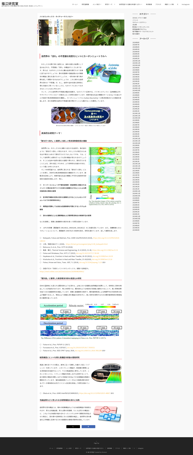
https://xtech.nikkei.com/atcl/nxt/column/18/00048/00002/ (62, 271)
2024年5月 (135, 102)
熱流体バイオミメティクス (140, 27)
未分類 (134, 25)
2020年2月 (135, 212)
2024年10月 (136, 90)
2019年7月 (135, 223)
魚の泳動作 (136, 34)
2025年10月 (136, 65)
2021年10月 (136, 168)
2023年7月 (135, 125)
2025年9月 (135, 68)
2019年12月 (136, 216)
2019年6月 (135, 225)
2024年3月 (135, 107)
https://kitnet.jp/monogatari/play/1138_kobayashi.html (87, 244)
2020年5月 (135, 205)
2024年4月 (135, 104)
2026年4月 (135, 52)
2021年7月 (135, 175)
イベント (135, 20)
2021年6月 (135, 177)
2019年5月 (135, 228)
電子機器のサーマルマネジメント (143, 31)
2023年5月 (135, 129)
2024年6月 (135, 100)
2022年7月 (135, 150)
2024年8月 (135, 95)
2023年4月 (135, 132)
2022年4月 (135, 157)
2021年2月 (135, 187)
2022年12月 (136, 138)
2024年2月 (135, 109)
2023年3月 (135, 134)
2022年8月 (135, 148)
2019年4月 (135, 230)
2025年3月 (135, 81)
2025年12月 (136, 61)
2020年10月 (136, 196)
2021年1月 (135, 189)
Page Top (96, 443)
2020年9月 (135, 198)
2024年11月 (136, 88)
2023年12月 (136, 113)
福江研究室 (10, 3)
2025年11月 (136, 63)
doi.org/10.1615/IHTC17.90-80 (87, 253)
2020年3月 (135, 209)
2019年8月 (135, 221)
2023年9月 (135, 120)
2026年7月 (135, 45)
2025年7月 (135, 72)
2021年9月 (135, 171)
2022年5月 (135, 154)
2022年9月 (135, 145)
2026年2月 (135, 56)
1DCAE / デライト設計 (139, 18)
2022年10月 (136, 143)
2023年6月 (135, 127)
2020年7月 (135, 203)
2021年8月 (135, 173)
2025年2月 (135, 84)
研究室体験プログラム (139, 29)
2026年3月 (135, 54)
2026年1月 (135, 58)
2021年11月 (136, 166)
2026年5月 (135, 49)
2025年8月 (135, 70)
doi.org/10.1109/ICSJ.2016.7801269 (88, 350)
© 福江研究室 (90, 452)
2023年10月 (136, 118)
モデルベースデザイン (139, 22)
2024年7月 (135, 97)
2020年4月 (135, 207)
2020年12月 (136, 191)
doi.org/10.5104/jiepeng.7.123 (90, 262)
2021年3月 (135, 184)
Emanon (104, 452)
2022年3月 (135, 159)
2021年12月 (136, 164)
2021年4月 (135, 182)
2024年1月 (135, 111)
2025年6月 (135, 74)
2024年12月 (136, 86)
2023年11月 (136, 116)
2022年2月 (135, 161)
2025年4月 (135, 79)
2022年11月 (136, 141)
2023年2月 (135, 136)
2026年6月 (135, 47)
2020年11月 (136, 193)
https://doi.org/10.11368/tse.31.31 (105, 250)
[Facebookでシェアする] (88, 426)
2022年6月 (135, 152)
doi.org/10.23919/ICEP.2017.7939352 (81, 347)
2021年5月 (135, 180)
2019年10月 (136, 219)
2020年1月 (135, 214)
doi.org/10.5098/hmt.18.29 (103, 256)
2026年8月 (135, 42)
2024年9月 (135, 93)
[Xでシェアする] (73, 426)
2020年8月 (135, 200)
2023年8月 (135, 122)
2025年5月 (135, 77)
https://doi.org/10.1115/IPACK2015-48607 (94, 393)
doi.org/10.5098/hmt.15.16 (102, 259)
